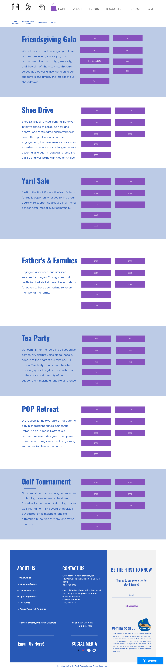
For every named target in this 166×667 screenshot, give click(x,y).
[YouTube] (94, 650)
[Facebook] (89, 650)
